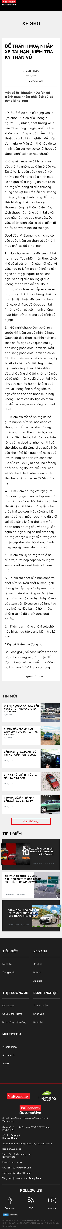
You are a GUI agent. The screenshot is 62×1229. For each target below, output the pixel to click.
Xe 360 (31, 23)
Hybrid (37, 972)
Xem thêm (29, 821)
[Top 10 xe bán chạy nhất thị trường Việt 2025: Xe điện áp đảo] (15, 854)
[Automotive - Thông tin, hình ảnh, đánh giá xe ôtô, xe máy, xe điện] (9, 2)
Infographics (9, 1046)
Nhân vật (38, 1013)
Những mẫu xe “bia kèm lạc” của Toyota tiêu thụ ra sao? (20, 730)
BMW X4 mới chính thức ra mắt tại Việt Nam (20, 776)
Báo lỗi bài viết (35, 81)
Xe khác (37, 963)
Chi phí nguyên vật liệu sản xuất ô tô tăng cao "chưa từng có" (21, 707)
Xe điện (37, 980)
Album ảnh (8, 1055)
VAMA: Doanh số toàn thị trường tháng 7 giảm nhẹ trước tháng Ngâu (23, 913)
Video (5, 1063)
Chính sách (8, 1005)
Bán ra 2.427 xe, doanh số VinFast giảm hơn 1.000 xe (20, 753)
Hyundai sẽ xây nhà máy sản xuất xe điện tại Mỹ (19, 799)
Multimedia (11, 1034)
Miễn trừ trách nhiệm (12, 1162)
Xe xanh (40, 951)
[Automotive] (31, 1109)
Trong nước (38, 863)
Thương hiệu (40, 1005)
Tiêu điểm (12, 833)
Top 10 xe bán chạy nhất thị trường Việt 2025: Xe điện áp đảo (38, 851)
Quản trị (38, 1022)
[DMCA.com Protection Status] (10, 1214)
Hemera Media (9, 1138)
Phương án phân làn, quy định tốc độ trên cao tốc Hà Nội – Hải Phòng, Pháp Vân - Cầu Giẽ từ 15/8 (23, 879)
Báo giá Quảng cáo (11, 1149)
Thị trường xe (15, 993)
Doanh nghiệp (45, 993)
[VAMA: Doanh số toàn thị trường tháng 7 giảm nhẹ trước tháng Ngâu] (46, 916)
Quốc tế (7, 963)
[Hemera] (47, 1096)
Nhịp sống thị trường (14, 1022)
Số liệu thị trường (12, 1013)
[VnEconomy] (18, 1096)
